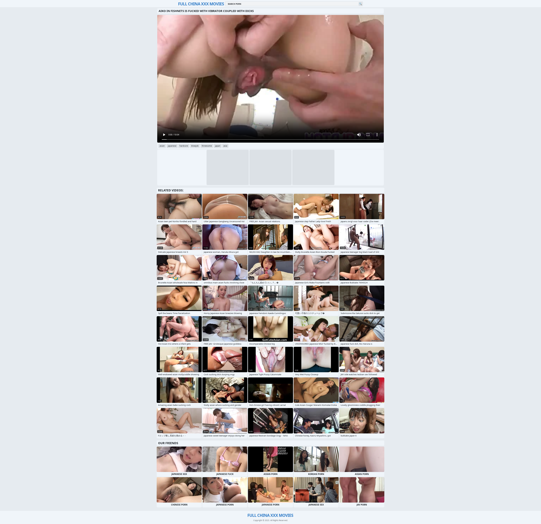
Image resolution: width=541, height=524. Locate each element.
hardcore (183, 145)
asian (162, 145)
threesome (207, 145)
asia (225, 145)
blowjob (195, 145)
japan (217, 145)
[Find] (360, 4)
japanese (172, 145)
